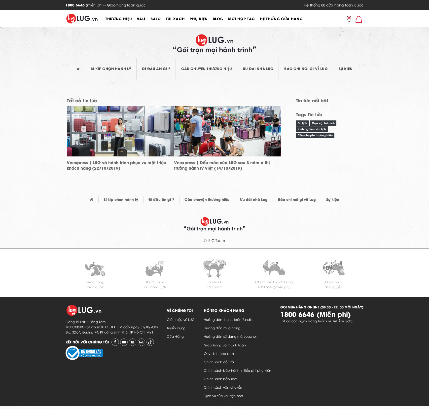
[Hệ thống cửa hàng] (349, 19)
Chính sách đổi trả (219, 362)
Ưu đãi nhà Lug (258, 68)
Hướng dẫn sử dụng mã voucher (230, 336)
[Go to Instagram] (132, 342)
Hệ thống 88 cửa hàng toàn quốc (333, 4)
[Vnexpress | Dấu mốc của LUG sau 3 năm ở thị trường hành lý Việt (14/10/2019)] (227, 136)
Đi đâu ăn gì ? (156, 68)
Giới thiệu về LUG (181, 319)
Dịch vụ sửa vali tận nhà (223, 395)
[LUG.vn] (82, 19)
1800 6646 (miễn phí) (274, 287)
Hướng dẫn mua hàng (222, 328)
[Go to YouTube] (124, 342)
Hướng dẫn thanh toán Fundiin (228, 319)
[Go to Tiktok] (150, 342)
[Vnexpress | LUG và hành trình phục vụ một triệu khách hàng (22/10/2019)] (120, 136)
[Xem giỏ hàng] (358, 19)
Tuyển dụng (176, 328)
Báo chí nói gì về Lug (305, 68)
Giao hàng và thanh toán (225, 345)
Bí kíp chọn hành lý (111, 68)
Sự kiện (346, 68)
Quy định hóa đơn (219, 353)
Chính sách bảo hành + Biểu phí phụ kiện (237, 370)
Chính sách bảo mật (220, 378)
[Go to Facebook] (115, 342)
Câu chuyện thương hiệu (206, 68)
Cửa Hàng (175, 336)
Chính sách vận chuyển (223, 387)
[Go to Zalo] (141, 342)
